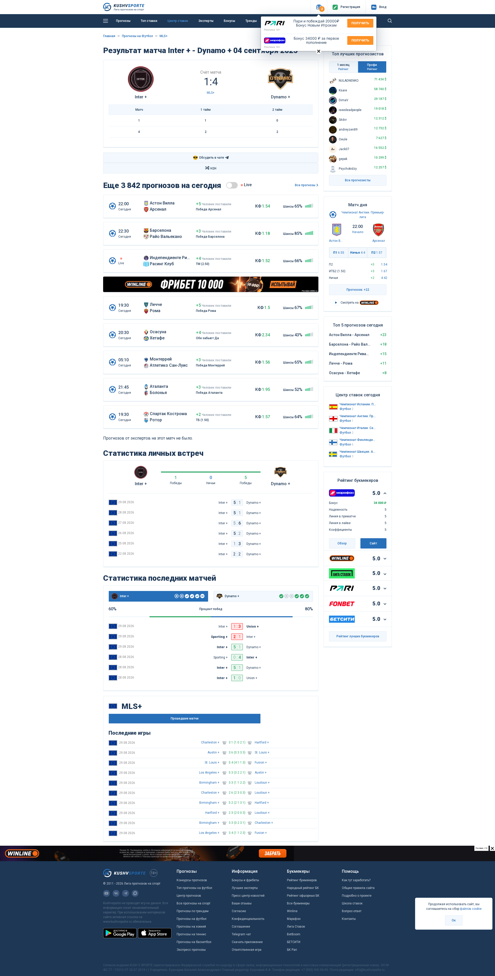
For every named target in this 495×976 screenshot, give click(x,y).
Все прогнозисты (357, 180)
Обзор (342, 543)
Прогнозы (123, 21)
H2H (213, 168)
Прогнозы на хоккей (191, 926)
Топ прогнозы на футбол (194, 888)
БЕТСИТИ (293, 942)
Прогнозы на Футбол (137, 36)
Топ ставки (149, 21)
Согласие (239, 911)
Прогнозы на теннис (191, 934)
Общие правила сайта (358, 888)
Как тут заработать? (356, 880)
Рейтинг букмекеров (302, 880)
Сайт (373, 543)
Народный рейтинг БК (303, 888)
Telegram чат (241, 934)
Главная (109, 36)
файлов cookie (471, 909)
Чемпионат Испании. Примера (358, 404)
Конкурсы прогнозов (192, 880)
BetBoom (293, 934)
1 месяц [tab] (343, 67)
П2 (376, 252)
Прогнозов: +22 (357, 290)
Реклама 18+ (272, 29)
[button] (319, 7)
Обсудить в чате (208, 157)
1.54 (384, 264)
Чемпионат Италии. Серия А (358, 428)
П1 (338, 252)
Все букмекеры (298, 903)
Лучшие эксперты (245, 888)
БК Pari (292, 950)
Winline (292, 911)
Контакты (349, 919)
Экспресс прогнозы (191, 950)
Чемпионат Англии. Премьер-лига (358, 416)
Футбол (346, 409)
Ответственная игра (246, 950)
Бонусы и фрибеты (245, 880)
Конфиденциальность (248, 919)
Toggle (232, 185)
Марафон (294, 919)
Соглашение (241, 926)
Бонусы (229, 21)
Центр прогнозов (189, 895)
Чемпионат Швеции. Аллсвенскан (358, 451)
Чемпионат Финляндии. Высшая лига (358, 440)
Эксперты (206, 21)
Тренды (251, 21)
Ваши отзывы (242, 903)
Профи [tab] (372, 67)
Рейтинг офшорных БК (303, 895)
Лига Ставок (296, 926)
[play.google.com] (120, 933)
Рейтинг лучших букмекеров (357, 636)
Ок (454, 920)
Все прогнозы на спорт (193, 903)
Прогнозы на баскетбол (194, 942)
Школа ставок (352, 903)
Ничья (357, 252)
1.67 (384, 271)
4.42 (384, 278)
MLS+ (164, 36)
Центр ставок (178, 21)
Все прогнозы (305, 185)
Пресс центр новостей (248, 895)
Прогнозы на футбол (192, 919)
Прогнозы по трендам (193, 911)
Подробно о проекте (357, 895)
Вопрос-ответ (351, 911)
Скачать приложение (247, 942)
